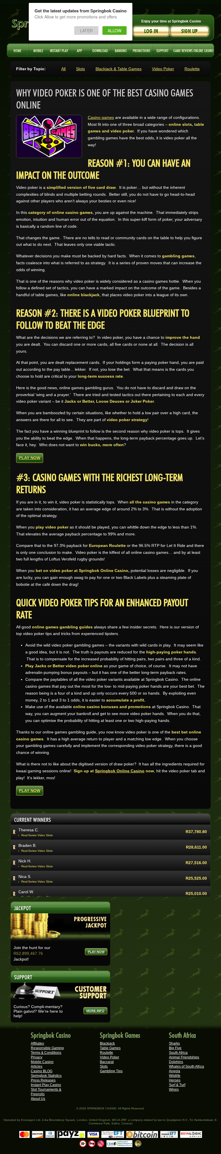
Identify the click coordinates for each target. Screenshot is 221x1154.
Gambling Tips (111, 1071)
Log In (151, 31)
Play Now (96, 951)
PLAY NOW (29, 457)
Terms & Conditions (46, 1053)
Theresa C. (28, 830)
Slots (80, 68)
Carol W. (26, 891)
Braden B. (27, 845)
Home (17, 50)
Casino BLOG (41, 1071)
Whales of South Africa (186, 1066)
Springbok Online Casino (119, 771)
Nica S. (24, 876)
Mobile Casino (42, 1062)
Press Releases (43, 1080)
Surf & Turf (177, 1085)
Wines (174, 1090)
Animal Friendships (184, 1057)
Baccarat (107, 1062)
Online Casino (203, 50)
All (63, 68)
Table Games (110, 1048)
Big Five (175, 1048)
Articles (36, 1066)
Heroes (174, 1080)
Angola (174, 1071)
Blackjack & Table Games (119, 68)
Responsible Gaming (47, 1048)
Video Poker (163, 68)
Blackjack (107, 1043)
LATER (86, 30)
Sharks (174, 1043)
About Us (38, 1099)
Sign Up (189, 31)
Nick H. (24, 861)
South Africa (178, 1053)
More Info (95, 1010)
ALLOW (114, 30)
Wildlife (174, 1076)
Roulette (192, 68)
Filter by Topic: (31, 68)
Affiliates (37, 1043)
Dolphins (176, 1062)
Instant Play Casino (46, 1085)
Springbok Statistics (46, 1076)
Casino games (101, 117)
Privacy (36, 1057)
